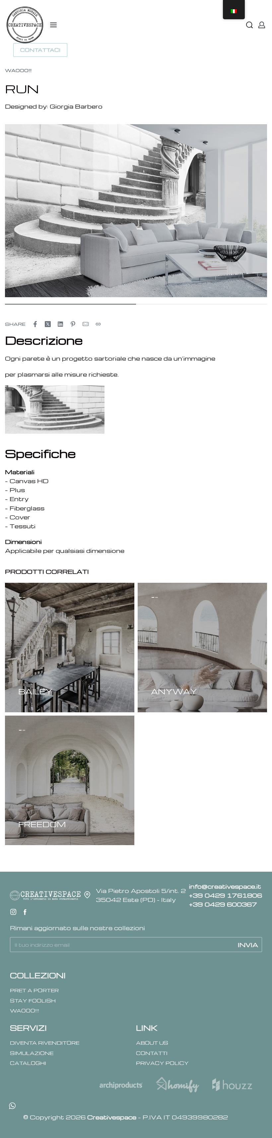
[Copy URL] (98, 324)
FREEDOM (42, 824)
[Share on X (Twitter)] (48, 324)
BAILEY (35, 691)
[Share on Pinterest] (73, 324)
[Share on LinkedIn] (60, 324)
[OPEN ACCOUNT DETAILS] (261, 25)
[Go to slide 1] (24, 597)
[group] (69, 647)
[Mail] (86, 324)
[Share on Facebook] (35, 324)
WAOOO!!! (18, 70)
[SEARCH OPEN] (249, 25)
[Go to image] (70, 304)
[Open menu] (53, 25)
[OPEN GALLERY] (136, 210)
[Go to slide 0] (20, 597)
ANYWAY (174, 691)
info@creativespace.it (225, 886)
